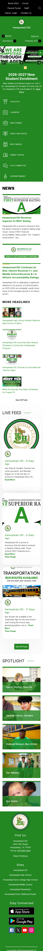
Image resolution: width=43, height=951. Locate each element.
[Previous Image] (4, 63)
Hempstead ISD (20, 870)
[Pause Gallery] (21, 63)
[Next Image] (39, 63)
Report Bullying (20, 856)
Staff (26, 8)
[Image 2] (17, 67)
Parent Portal (14, 8)
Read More (10, 479)
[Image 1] (13, 67)
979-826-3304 (24, 850)
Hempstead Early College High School (20, 880)
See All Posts (21, 400)
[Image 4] (25, 67)
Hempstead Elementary (20, 889)
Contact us (26, 13)
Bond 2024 (13, 3)
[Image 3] (21, 67)
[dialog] (21, 679)
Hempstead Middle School (20, 884)
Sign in (35, 36)
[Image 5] (29, 67)
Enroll (25, 3)
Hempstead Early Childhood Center (20, 894)
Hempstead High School (20, 875)
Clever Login (11, 13)
